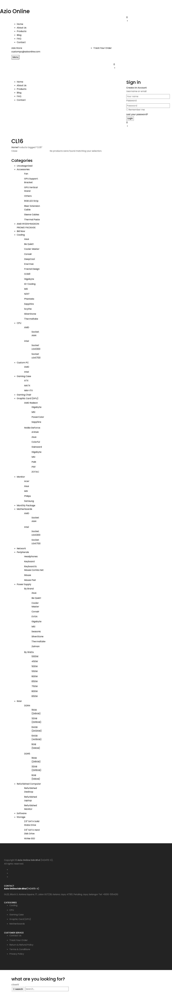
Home (14, 147)
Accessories (23, 169)
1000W (35, 656)
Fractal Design (32, 269)
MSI (26, 288)
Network (21, 548)
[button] (143, 19)
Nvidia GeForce (32, 427)
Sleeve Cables (31, 214)
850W (35, 696)
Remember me (137, 109)
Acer (26, 481)
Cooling (21, 234)
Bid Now (21, 231)
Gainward (37, 446)
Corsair (28, 254)
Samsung (29, 501)
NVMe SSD (29, 838)
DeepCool (29, 259)
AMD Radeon (31, 402)
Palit (34, 461)
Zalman (36, 646)
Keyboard (29, 561)
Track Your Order (102, 48)
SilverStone (30, 313)
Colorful (36, 441)
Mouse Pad (30, 580)
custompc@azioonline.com (25, 51)
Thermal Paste (32, 219)
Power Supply (24, 584)
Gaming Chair (24, 394)
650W (35, 681)
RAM (19, 701)
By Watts (29, 652)
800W (35, 691)
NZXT (27, 293)
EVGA (34, 616)
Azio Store (16, 48)
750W (35, 686)
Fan (26, 173)
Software (21, 813)
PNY (34, 466)
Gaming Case (24, 376)
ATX (26, 380)
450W (35, 661)
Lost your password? (137, 114)
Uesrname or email (136, 91)
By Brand (29, 588)
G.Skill (27, 273)
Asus (26, 239)
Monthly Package (26, 505)
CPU (19, 323)
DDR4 (27, 705)
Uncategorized (24, 165)
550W (35, 671)
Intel (26, 341)
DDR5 (27, 753)
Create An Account (136, 87)
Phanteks (29, 298)
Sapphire (29, 303)
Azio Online (15, 11)
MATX (27, 385)
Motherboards (24, 509)
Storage (21, 817)
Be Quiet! (29, 244)
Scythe (28, 308)
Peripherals (23, 552)
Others (28, 195)
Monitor (21, 476)
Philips (27, 496)
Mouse (27, 575)
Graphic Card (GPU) (27, 398)
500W (35, 666)
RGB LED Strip (31, 200)
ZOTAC (35, 471)
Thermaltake (31, 318)
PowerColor (38, 417)
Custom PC (23, 362)
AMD (26, 327)
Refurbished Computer (29, 783)
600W (35, 676)
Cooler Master (31, 249)
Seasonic (36, 631)
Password (131, 100)
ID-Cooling (29, 284)
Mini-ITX (28, 390)
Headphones (31, 556)
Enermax (29, 264)
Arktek (35, 432)
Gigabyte (29, 279)
